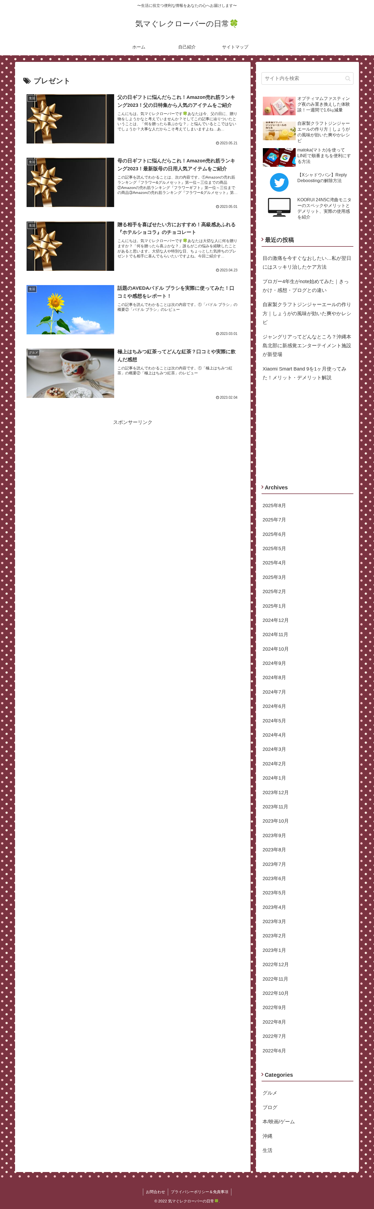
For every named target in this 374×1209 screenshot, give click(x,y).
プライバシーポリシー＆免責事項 (199, 1192)
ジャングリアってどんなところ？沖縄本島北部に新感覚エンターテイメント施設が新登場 (307, 345)
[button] (348, 78)
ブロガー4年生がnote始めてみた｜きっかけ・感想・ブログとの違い (306, 286)
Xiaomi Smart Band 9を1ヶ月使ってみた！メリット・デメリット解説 (304, 373)
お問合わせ (155, 1192)
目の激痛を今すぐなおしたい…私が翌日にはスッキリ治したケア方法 (307, 262)
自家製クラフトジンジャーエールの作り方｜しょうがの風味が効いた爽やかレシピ (307, 313)
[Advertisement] (132, 465)
